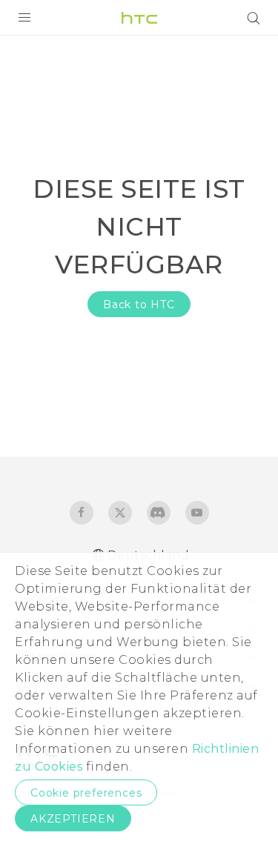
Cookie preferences (86, 793)
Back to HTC (139, 304)
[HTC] (139, 18)
